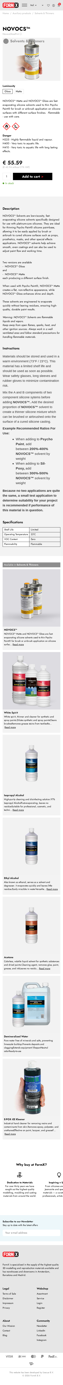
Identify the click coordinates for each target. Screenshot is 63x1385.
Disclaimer (8, 1298)
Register (41, 1307)
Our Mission (9, 1326)
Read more (18, 644)
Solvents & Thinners (44, 13)
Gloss (8, 91)
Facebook (41, 1335)
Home (6, 13)
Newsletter (42, 1326)
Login (39, 1303)
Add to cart (31, 176)
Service (40, 1298)
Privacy (6, 1307)
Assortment (42, 1293)
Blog (5, 1335)
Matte (19, 91)
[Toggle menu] (24, 5)
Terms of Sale (9, 1293)
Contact (6, 1330)
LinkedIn (41, 1330)
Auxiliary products (22, 13)
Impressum (8, 1303)
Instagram (42, 1340)
